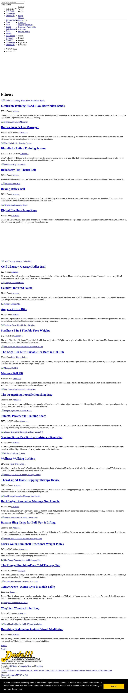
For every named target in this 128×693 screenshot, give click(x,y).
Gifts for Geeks (32, 670)
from (9, 111)
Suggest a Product (25, 25)
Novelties (39, 666)
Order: (20, 36)
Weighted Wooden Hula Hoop (20, 608)
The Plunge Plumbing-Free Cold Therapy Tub (30, 565)
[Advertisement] (64, 71)
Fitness (9, 33)
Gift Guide (10, 11)
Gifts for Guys (6, 670)
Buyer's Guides (12, 20)
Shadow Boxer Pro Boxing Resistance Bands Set (31, 437)
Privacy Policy (24, 31)
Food (8, 31)
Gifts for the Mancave (72, 670)
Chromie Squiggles (8, 675)
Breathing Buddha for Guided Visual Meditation (32, 629)
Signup (21, 18)
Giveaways (10, 13)
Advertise (22, 29)
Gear (8, 22)
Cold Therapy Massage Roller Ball (23, 266)
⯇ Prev (4, 646)
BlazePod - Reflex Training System (23, 148)
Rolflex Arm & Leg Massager (20, 127)
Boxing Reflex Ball (13, 188)
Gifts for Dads (43, 670)
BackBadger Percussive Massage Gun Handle (30, 501)
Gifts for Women (19, 670)
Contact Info (6, 677)
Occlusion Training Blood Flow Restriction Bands (33, 105)
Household (10, 36)
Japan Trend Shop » (18, 464)
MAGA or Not (22, 675)
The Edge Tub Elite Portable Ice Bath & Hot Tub (32, 351)
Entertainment (11, 29)
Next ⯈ (4, 649)
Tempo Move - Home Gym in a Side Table (28, 586)
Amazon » (15, 111)
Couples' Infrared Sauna (16, 287)
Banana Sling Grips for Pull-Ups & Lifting (28, 522)
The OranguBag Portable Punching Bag (26, 394)
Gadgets (23, 666)
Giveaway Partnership (27, 27)
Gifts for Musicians (104, 670)
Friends (4, 673)
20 (2, 183)
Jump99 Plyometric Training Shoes (23, 415)
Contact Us (22, 20)
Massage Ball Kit (12, 373)
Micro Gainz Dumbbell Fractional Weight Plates (32, 543)
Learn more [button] (17, 689)
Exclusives (10, 16)
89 (2, 283)
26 (2, 100)
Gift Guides (5, 668)
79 (2, 205)
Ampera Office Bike (14, 309)
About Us (22, 22)
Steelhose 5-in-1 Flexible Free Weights (25, 330)
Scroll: (9, 51)
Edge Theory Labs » (19, 357)
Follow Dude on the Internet (12, 664)
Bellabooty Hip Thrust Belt (18, 169)
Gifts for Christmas (56, 670)
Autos (8, 27)
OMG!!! (9, 40)
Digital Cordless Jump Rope (19, 210)
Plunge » (21, 570)
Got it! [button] (114, 686)
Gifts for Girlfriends (89, 670)
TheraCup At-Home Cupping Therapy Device (30, 480)
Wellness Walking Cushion (18, 458)
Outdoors (9, 38)
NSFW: (9, 49)
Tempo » (13, 592)
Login (20, 16)
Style (8, 24)
